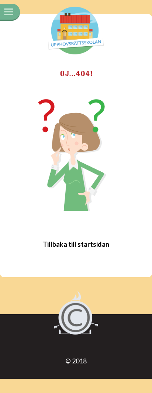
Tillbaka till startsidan (76, 244)
